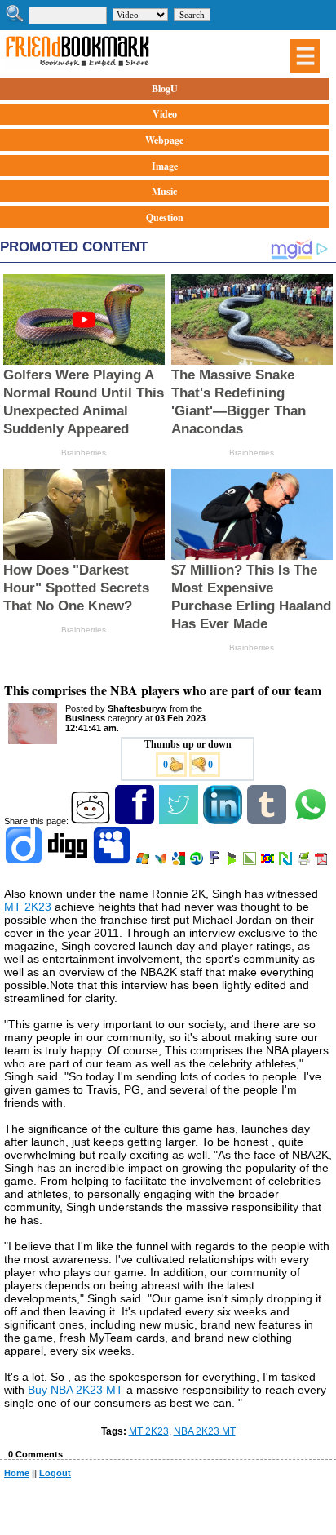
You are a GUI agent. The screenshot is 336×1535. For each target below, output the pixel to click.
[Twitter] (180, 821)
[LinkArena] (251, 862)
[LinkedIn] (224, 821)
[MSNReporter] (162, 862)
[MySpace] (113, 862)
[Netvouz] (286, 862)
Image (165, 166)
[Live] (144, 862)
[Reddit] (92, 821)
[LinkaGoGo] (268, 862)
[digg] (69, 862)
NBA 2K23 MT (205, 1431)
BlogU (165, 88)
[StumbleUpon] (198, 862)
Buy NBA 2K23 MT (75, 1389)
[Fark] (215, 862)
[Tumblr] (268, 821)
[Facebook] (136, 821)
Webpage (164, 140)
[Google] (180, 862)
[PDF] (322, 862)
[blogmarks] (233, 862)
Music (164, 191)
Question (164, 217)
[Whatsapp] (312, 821)
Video (165, 114)
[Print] (304, 862)
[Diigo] (25, 862)
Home (16, 1473)
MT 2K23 (27, 906)
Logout (55, 1473)
